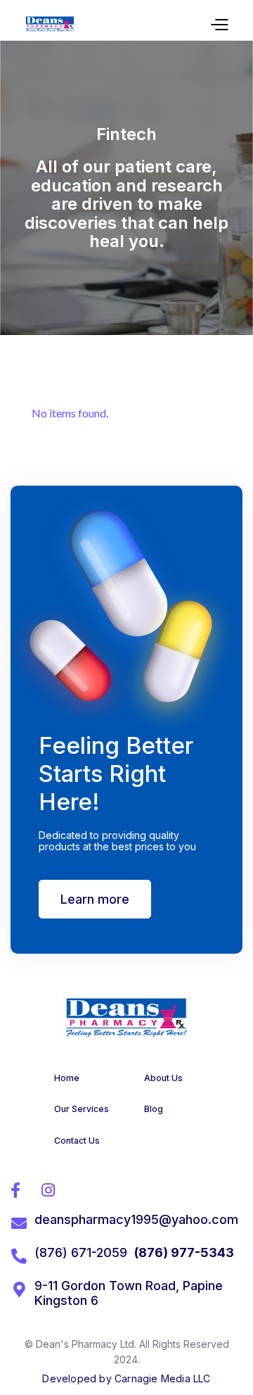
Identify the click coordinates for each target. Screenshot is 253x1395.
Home (66, 1078)
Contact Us (77, 1140)
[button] (218, 23)
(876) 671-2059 (80, 1252)
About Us (163, 1078)
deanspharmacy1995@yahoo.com (136, 1219)
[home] (50, 23)
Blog (153, 1109)
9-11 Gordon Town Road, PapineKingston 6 (128, 1293)
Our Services (81, 1109)
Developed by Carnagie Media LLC (126, 1378)
